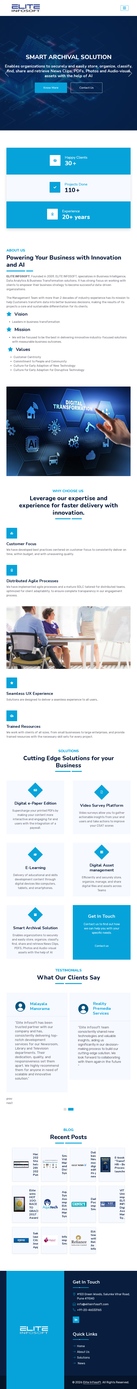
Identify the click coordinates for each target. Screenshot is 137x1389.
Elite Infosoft (92, 1382)
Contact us (102, 946)
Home (81, 1346)
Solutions (83, 1357)
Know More (51, 88)
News (81, 1363)
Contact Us (86, 88)
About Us (83, 1352)
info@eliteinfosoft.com (93, 1304)
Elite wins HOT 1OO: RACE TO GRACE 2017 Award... (34, 1204)
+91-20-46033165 (89, 1310)
